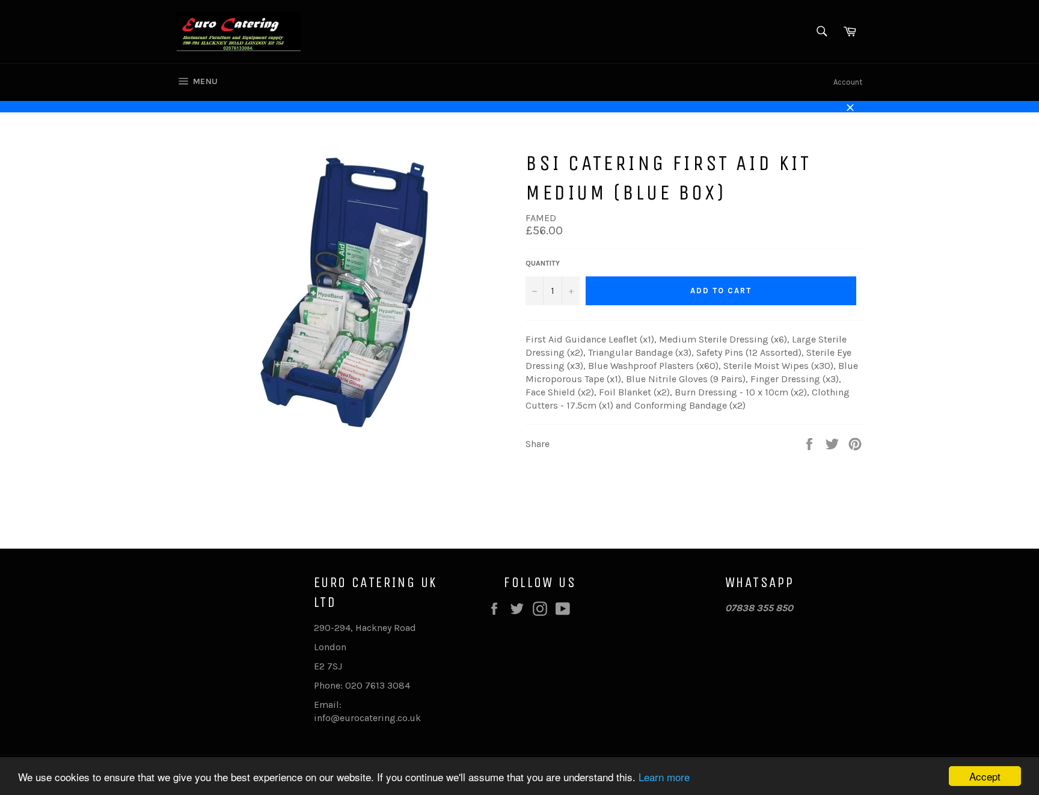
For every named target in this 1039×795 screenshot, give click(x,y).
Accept (985, 776)
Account (847, 82)
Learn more (664, 776)
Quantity (543, 263)
